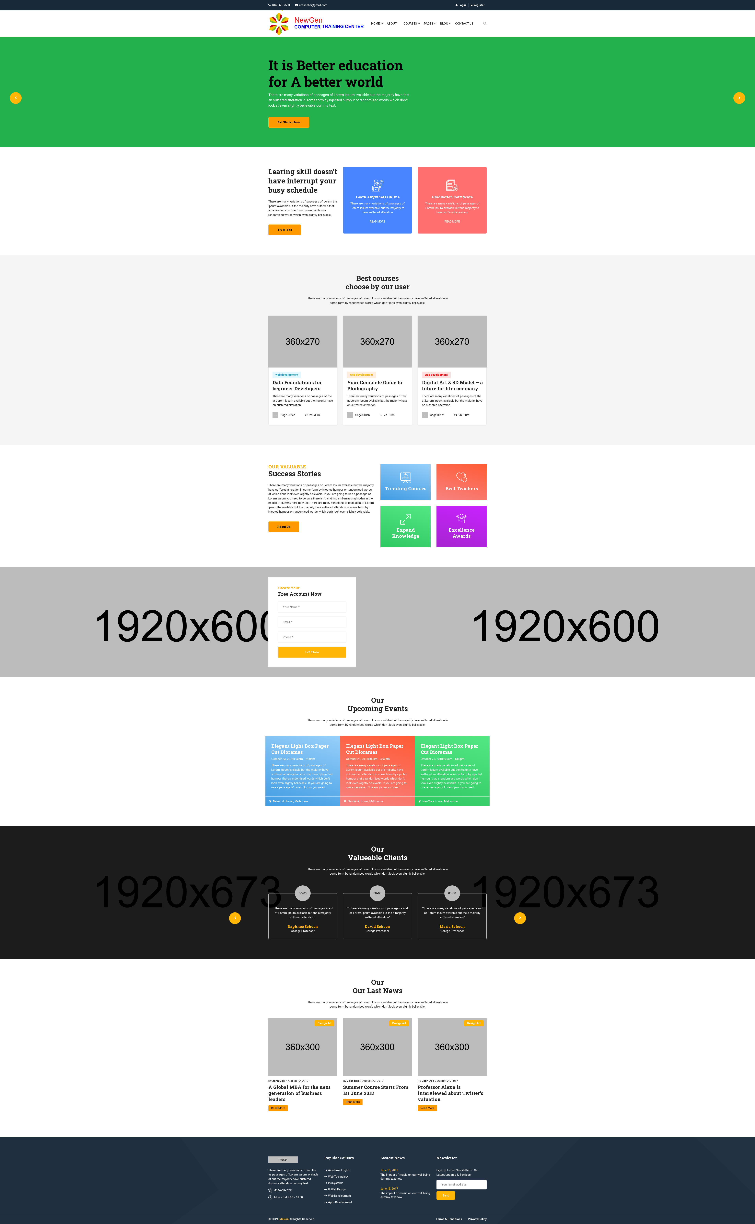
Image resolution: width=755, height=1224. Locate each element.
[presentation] (16, 98)
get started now (288, 122)
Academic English (339, 1170)
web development (286, 374)
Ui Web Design (337, 1189)
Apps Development (340, 1202)
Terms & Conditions (449, 1219)
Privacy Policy (477, 1219)
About (392, 23)
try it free (284, 230)
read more (377, 221)
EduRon (284, 1219)
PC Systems (335, 1183)
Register (479, 5)
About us (283, 527)
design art (324, 1023)
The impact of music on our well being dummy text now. (405, 1176)
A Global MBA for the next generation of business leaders (299, 1093)
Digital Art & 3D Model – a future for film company (452, 385)
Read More (278, 1108)
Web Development (339, 1195)
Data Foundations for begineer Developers (297, 385)
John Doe (278, 1080)
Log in (463, 5)
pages (428, 23)
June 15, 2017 (389, 1170)
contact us (464, 23)
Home (375, 23)
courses (410, 23)
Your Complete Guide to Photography (374, 385)
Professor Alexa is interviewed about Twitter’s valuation (450, 1093)
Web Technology (338, 1176)
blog (444, 23)
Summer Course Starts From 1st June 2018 (375, 1090)
